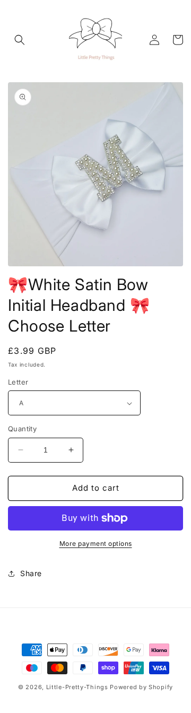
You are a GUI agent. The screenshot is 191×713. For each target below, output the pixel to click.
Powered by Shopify (141, 687)
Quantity (22, 428)
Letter (18, 382)
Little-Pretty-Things (77, 687)
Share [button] (31, 573)
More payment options (95, 543)
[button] (19, 39)
